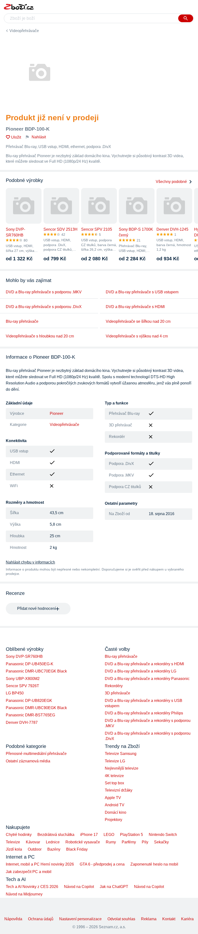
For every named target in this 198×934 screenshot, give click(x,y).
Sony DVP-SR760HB (24, 656)
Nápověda (13, 919)
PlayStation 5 (131, 835)
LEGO (109, 835)
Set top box (114, 783)
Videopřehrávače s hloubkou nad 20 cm (40, 336)
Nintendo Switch (163, 835)
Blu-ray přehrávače (22, 321)
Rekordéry (114, 686)
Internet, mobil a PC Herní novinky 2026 (40, 864)
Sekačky (161, 842)
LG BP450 (15, 693)
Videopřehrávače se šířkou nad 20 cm (138, 321)
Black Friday (77, 849)
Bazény (53, 849)
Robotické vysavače (82, 842)
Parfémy (129, 842)
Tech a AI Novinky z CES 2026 (32, 887)
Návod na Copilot (79, 887)
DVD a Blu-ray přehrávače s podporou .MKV (44, 292)
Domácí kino (115, 812)
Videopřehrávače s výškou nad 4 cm (137, 336)
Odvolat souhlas (121, 919)
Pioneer (56, 413)
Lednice (53, 842)
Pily (145, 842)
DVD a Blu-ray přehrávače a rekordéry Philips (144, 713)
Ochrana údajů (40, 919)
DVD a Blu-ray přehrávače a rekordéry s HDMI (144, 664)
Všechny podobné (171, 182)
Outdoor (35, 849)
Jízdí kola (14, 849)
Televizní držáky (118, 790)
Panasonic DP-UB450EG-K (29, 664)
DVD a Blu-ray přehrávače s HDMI (135, 307)
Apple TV (113, 798)
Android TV (114, 805)
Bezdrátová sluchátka (55, 835)
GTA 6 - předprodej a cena (102, 864)
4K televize (114, 776)
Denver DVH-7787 (22, 722)
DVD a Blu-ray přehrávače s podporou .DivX (44, 307)
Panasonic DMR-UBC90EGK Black (36, 708)
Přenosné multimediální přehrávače (36, 754)
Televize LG (115, 761)
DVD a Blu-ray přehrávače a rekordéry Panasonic (147, 679)
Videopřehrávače (24, 31)
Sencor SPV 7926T (22, 686)
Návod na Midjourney (24, 894)
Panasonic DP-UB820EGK (29, 701)
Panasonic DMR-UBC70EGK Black (36, 671)
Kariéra (187, 919)
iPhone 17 (89, 835)
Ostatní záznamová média (28, 761)
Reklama (148, 919)
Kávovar (33, 842)
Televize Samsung (120, 754)
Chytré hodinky (19, 835)
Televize (13, 842)
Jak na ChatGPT (114, 887)
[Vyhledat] (185, 18)
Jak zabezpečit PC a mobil (28, 872)
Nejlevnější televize (121, 768)
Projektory (113, 820)
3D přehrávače (117, 693)
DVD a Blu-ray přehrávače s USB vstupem (142, 292)
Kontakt (168, 919)
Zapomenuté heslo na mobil (154, 864)
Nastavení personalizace (80, 919)
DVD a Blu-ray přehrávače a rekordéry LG (140, 671)
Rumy (111, 842)
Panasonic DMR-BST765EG (30, 715)
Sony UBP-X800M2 (23, 679)
